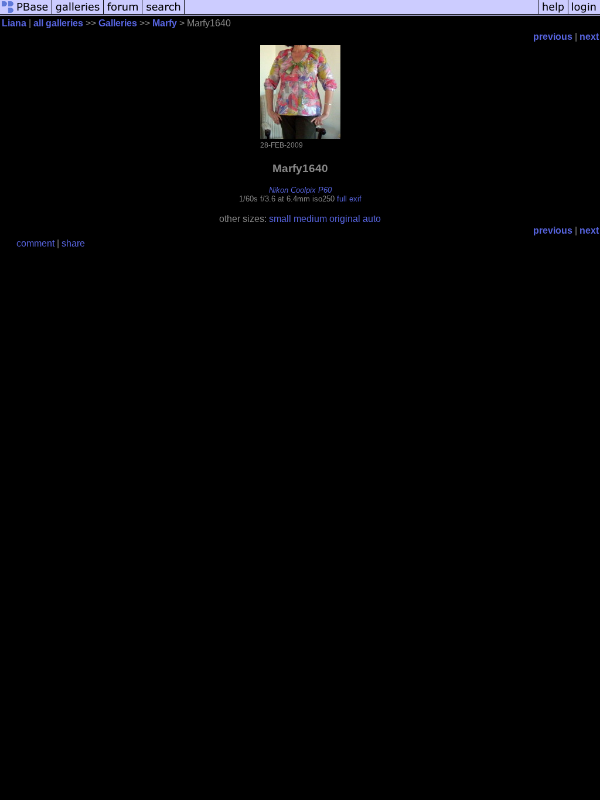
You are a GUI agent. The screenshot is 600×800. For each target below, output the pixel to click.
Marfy (164, 23)
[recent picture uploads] (78, 13)
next (589, 37)
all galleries (58, 23)
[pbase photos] (26, 13)
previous (552, 37)
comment (35, 243)
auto (372, 219)
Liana (14, 23)
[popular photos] (361, 13)
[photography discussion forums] (123, 13)
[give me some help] (553, 13)
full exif (349, 198)
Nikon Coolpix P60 (300, 190)
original (344, 219)
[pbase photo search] (163, 13)
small (280, 219)
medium (310, 219)
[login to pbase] (584, 13)
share (73, 243)
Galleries (117, 23)
